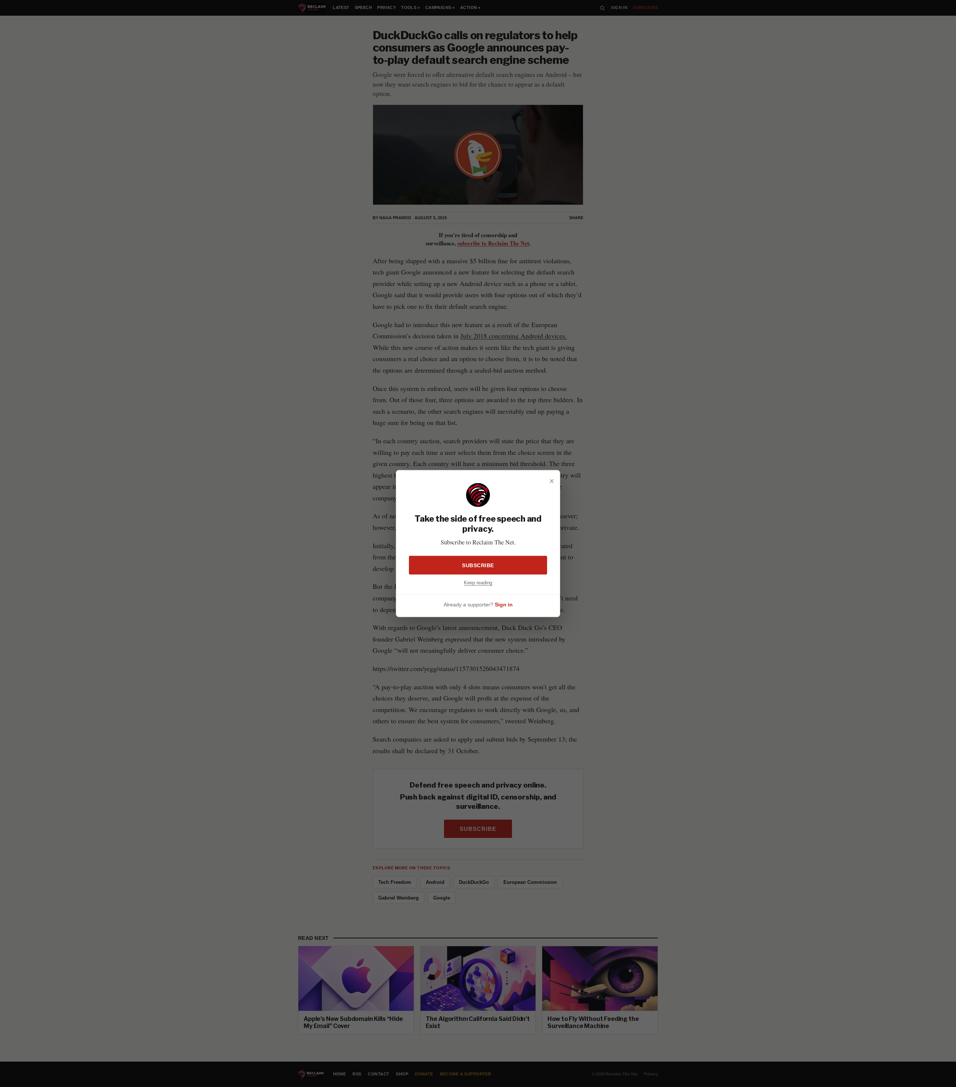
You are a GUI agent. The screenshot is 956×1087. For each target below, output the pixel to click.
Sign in (504, 605)
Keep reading (478, 582)
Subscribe (478, 565)
